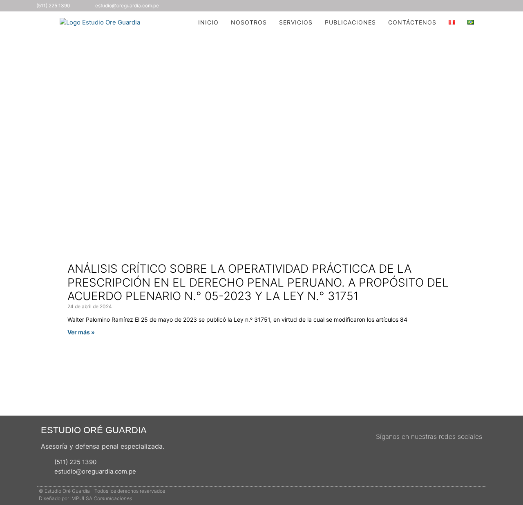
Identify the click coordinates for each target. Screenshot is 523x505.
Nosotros (249, 22)
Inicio (208, 22)
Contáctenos (412, 22)
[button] (494, 22)
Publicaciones (350, 22)
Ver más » (81, 332)
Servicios (296, 22)
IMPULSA (101, 498)
